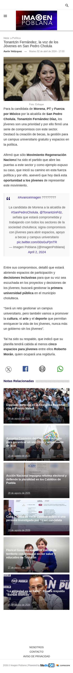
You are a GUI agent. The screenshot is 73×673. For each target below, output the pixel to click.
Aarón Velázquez (13, 51)
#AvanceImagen (29, 197)
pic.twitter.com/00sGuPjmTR (37, 242)
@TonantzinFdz (51, 212)
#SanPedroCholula (24, 212)
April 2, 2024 (37, 252)
